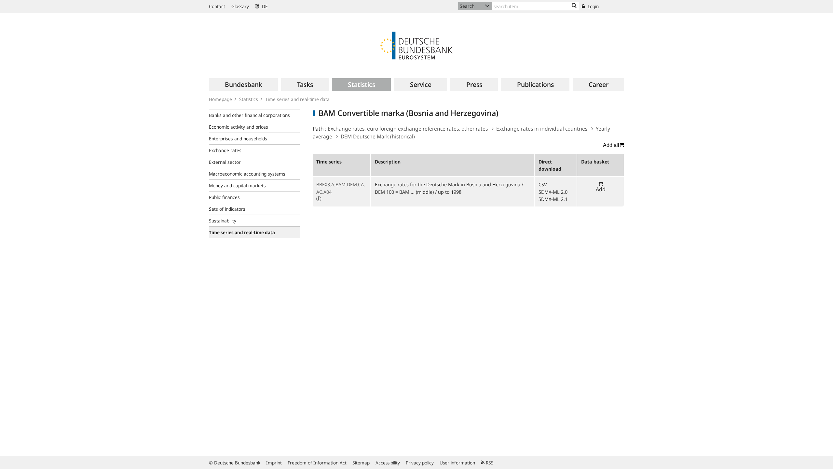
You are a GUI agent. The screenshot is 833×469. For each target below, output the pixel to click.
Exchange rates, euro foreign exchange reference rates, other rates (408, 128)
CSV (543, 184)
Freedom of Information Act (317, 463)
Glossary (240, 6)
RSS (489, 463)
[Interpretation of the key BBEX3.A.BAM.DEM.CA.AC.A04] (318, 199)
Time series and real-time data (297, 99)
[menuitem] (243, 84)
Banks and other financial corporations (249, 115)
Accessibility (388, 463)
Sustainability (222, 221)
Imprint (274, 463)
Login (592, 6)
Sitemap (361, 463)
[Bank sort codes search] (574, 6)
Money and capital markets (237, 185)
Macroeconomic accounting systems (247, 174)
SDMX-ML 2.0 (553, 192)
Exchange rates (225, 150)
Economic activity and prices (238, 127)
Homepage (220, 99)
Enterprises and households (238, 138)
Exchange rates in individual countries (541, 128)
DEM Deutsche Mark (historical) (378, 136)
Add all (611, 145)
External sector (225, 162)
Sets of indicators (227, 209)
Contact (217, 6)
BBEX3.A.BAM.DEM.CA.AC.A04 (340, 188)
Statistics (248, 99)
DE (264, 6)
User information (457, 463)
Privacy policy (420, 463)
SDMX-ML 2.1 (553, 199)
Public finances (224, 197)
